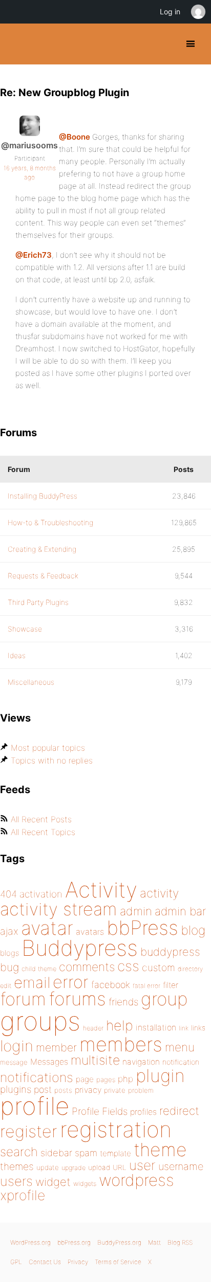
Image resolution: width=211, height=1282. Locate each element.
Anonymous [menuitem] (197, 12)
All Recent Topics (43, 832)
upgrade (73, 1168)
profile (34, 1106)
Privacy (78, 1262)
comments (87, 966)
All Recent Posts (41, 819)
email (32, 982)
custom (158, 967)
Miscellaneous (31, 682)
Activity (101, 889)
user (142, 1165)
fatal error (146, 985)
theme (160, 1149)
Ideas (17, 655)
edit (5, 985)
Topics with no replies (52, 760)
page (85, 1079)
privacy (88, 1090)
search (19, 1151)
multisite (95, 1060)
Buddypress (80, 948)
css (128, 966)
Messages (49, 1061)
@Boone (74, 137)
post (43, 1089)
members (120, 1044)
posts (63, 1090)
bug (9, 967)
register (28, 1131)
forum (23, 998)
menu (180, 1047)
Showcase (25, 628)
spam (86, 1153)
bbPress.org (74, 1242)
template (115, 1153)
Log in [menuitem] (170, 11)
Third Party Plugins (38, 602)
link (183, 1028)
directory (190, 969)
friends (123, 1002)
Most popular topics (48, 748)
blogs (9, 953)
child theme (39, 969)
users (16, 1181)
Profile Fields (100, 1111)
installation (156, 1027)
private (114, 1090)
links (198, 1027)
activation (40, 894)
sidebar (56, 1152)
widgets (84, 1183)
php (125, 1078)
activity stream (58, 908)
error (71, 982)
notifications (36, 1077)
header (93, 1028)
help (119, 1025)
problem (141, 1090)
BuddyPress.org (16, 44)
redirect (179, 1110)
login (16, 1046)
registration (116, 1129)
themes (17, 1166)
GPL (16, 1262)
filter (170, 985)
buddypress (170, 951)
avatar (47, 927)
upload (99, 1167)
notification (180, 1062)
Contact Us (45, 1262)
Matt (154, 1242)
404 (8, 894)
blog (193, 930)
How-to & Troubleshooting (50, 522)
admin (136, 911)
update (47, 1167)
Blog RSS (180, 1242)
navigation (141, 1062)
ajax (9, 931)
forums (77, 998)
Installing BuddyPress (42, 495)
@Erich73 (33, 255)
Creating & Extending (42, 549)
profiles (143, 1112)
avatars (90, 932)
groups (40, 1021)
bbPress (142, 927)
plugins (15, 1089)
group (164, 999)
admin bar (180, 911)
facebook (110, 984)
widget (53, 1181)
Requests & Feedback (43, 575)
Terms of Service (118, 1262)
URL (119, 1167)
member (56, 1047)
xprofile (22, 1195)
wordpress (136, 1180)
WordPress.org (30, 1242)
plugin (160, 1075)
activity (159, 893)
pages (105, 1079)
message (14, 1062)
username (180, 1166)
